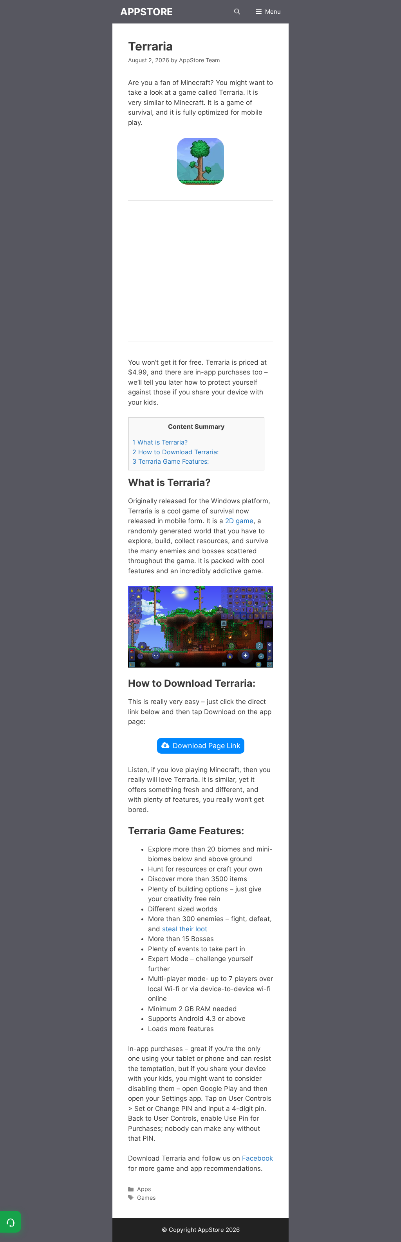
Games (146, 1197)
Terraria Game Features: (170, 461)
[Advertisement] (200, 271)
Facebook (257, 1158)
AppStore (146, 12)
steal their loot (184, 929)
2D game (239, 521)
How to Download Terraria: (175, 452)
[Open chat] (10, 1222)
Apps (144, 1189)
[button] (237, 11)
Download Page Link (206, 746)
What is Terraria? (160, 442)
